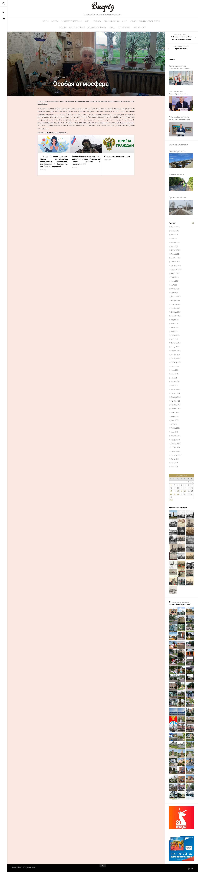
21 (185, 491)
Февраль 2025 (175, 296)
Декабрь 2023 (175, 351)
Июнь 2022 (175, 420)
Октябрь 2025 (175, 265)
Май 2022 (174, 424)
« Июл (171, 500)
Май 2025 (174, 285)
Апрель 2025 (175, 289)
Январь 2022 (175, 440)
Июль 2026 (175, 231)
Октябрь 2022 (175, 405)
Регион (45, 21)
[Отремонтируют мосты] (181, 160)
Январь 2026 (175, 254)
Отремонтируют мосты (177, 151)
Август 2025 (175, 273)
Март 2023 (174, 385)
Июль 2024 (175, 323)
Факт (87, 21)
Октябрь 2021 (175, 451)
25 (174, 494)
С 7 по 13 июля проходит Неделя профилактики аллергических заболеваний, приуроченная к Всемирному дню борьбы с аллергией (54, 161)
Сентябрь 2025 (176, 269)
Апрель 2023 (175, 381)
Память (112, 27)
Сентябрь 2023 (176, 362)
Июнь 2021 (175, 467)
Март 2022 (174, 432)
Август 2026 (175, 227)
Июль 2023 (175, 370)
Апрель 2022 (175, 428)
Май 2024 (174, 331)
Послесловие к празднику (71, 21)
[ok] (3, 12)
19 (178, 491)
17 (171, 491)
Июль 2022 (175, 416)
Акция (124, 21)
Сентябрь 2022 (176, 409)
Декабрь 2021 (175, 443)
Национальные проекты (97, 27)
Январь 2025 (175, 300)
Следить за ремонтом (176, 174)
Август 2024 (175, 320)
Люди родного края (111, 21)
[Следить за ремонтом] (181, 184)
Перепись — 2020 (139, 27)
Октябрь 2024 (175, 312)
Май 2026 (174, 238)
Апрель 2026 (175, 242)
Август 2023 (175, 366)
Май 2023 (174, 378)
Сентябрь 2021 (176, 455)
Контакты (97, 21)
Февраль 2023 (175, 389)
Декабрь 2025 (175, 258)
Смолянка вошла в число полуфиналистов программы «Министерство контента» (179, 67)
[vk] (3, 18)
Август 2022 (175, 412)
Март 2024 (174, 339)
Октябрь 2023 (175, 358)
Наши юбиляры (124, 27)
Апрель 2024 (175, 335)
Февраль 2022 (175, 436)
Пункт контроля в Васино (178, 197)
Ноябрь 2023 (175, 354)
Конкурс (63, 27)
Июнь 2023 (175, 374)
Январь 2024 (175, 347)
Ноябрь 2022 (175, 401)
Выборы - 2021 (59, 78)
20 (181, 491)
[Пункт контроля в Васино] (181, 207)
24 (171, 494)
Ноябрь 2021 (175, 447)
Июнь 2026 (175, 234)
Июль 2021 (175, 463)
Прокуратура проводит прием (117, 156)
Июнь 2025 (175, 281)
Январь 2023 (175, 393)
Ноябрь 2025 (175, 262)
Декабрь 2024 (175, 304)
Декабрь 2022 (175, 397)
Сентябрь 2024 (176, 316)
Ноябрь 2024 (175, 308)
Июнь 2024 (175, 327)
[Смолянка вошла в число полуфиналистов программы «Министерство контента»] (181, 78)
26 (178, 494)
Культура (54, 21)
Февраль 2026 (175, 250)
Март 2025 (174, 293)
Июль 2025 (175, 277)
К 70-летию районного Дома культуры (145, 21)
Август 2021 (175, 459)
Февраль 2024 (175, 343)
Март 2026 (174, 246)
